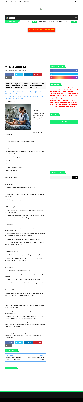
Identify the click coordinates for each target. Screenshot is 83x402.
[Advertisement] (41, 49)
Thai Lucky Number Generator (41, 30)
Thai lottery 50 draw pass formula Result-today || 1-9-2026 (47, 21)
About (20, 1)
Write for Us (27, 1)
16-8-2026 (67, 21)
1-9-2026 (28, 21)
